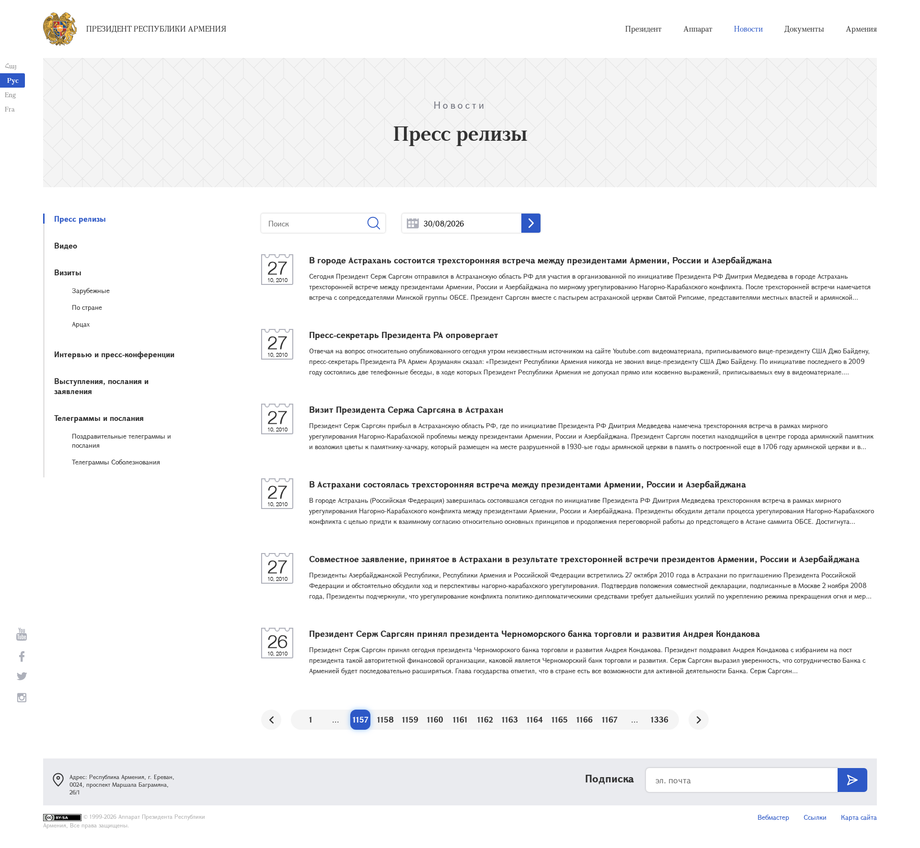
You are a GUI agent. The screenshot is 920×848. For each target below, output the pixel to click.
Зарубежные (91, 290)
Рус (13, 80)
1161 (460, 719)
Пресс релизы (80, 219)
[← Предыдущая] (271, 720)
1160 (435, 719)
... (413, 223)
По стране (87, 307)
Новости (748, 28)
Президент (643, 28)
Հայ (11, 65)
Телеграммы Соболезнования (116, 461)
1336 (659, 719)
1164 (535, 719)
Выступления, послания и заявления (101, 386)
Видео (65, 245)
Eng (10, 94)
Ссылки (815, 817)
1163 (510, 719)
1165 (560, 719)
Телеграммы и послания (99, 418)
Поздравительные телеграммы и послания (121, 440)
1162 (485, 719)
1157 (360, 719)
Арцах (81, 323)
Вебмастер (773, 817)
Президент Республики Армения (156, 28)
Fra (10, 108)
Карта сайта (859, 817)
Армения (861, 28)
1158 (385, 719)
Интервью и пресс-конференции (114, 354)
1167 (610, 719)
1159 (410, 719)
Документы (804, 28)
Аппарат (698, 28)
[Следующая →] (699, 720)
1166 (584, 719)
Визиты (67, 272)
